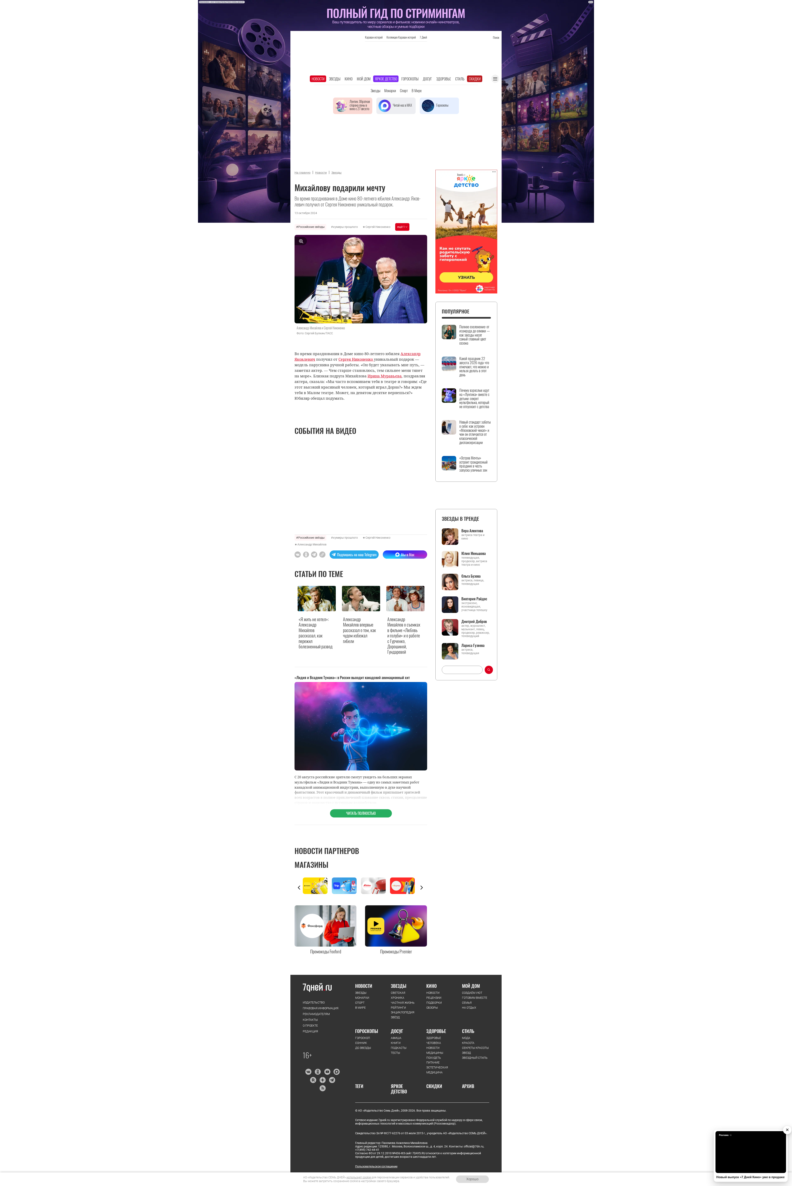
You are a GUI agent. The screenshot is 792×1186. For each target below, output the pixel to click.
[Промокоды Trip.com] (346, 885)
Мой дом (364, 78)
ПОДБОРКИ (434, 1002)
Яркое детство (386, 78)
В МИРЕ (360, 1007)
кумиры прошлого (345, 226)
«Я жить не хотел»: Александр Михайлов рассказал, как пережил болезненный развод (315, 632)
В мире (417, 90)
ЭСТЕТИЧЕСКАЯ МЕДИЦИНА (437, 1070)
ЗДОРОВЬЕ (436, 1031)
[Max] (337, 1072)
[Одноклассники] (318, 1072)
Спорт (404, 90)
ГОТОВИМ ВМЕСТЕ (474, 997)
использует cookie (358, 1177)
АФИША (396, 1038)
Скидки (475, 78)
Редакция (310, 1031)
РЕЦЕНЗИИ (433, 997)
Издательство (314, 1002)
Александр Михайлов (311, 544)
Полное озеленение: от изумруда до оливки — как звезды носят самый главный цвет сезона (474, 335)
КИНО (431, 985)
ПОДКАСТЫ (399, 1047)
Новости (318, 78)
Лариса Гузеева (472, 645)
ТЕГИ (359, 1086)
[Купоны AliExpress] (404, 885)
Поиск (496, 37)
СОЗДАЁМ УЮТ (472, 992)
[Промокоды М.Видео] (375, 885)
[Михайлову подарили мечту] (322, 554)
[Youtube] (327, 1072)
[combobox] (462, 670)
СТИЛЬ (468, 1031)
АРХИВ (468, 1086)
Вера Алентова (472, 530)
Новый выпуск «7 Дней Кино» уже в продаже (750, 1177)
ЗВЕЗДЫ (361, 992)
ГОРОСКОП (362, 1038)
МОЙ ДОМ (471, 985)
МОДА (466, 1038)
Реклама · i (725, 1135)
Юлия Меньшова (473, 553)
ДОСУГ (397, 1031)
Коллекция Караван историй (401, 37)
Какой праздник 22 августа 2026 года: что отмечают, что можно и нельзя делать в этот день (474, 367)
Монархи (390, 90)
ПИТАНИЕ (433, 1062)
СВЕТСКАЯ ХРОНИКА (398, 995)
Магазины (311, 864)
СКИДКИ (434, 1086)
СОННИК (361, 1043)
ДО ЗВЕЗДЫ (363, 1047)
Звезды (334, 78)
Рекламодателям (316, 1014)
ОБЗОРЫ (432, 1007)
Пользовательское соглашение (376, 1166)
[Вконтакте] (308, 1072)
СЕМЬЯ (467, 1002)
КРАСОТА (468, 1043)
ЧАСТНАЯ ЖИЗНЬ (403, 1002)
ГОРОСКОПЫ (366, 1031)
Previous (299, 887)
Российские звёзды (311, 226)
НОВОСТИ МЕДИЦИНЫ (434, 1050)
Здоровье (443, 78)
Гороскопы (409, 78)
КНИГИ (396, 1043)
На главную (302, 172)
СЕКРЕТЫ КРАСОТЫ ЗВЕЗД (475, 1050)
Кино (348, 78)
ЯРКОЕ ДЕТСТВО (399, 1088)
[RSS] (322, 1088)
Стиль (459, 78)
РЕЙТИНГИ (398, 1007)
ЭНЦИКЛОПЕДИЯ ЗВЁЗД (402, 1015)
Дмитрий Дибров (474, 621)
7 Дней (423, 37)
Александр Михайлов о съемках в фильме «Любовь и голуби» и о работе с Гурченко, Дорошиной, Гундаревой (403, 635)
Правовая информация (320, 1008)
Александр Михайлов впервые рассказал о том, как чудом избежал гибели (359, 630)
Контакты (310, 1019)
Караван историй (374, 37)
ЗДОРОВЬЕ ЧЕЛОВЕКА (433, 1040)
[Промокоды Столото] (317, 885)
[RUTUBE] (313, 1080)
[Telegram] (332, 1080)
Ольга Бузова (471, 576)
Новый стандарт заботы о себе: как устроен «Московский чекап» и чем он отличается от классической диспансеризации (475, 432)
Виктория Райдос (474, 598)
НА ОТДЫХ (469, 1007)
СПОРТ (359, 1002)
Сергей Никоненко (377, 226)
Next (421, 887)
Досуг (427, 78)
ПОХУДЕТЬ (433, 1057)
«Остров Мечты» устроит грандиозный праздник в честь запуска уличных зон (473, 464)
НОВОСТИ (363, 985)
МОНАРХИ (362, 997)
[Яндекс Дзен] (322, 1080)
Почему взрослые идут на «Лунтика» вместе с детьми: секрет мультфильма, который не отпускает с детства (474, 398)
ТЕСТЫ (395, 1052)
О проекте (310, 1025)
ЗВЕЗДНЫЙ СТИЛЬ (475, 1057)
